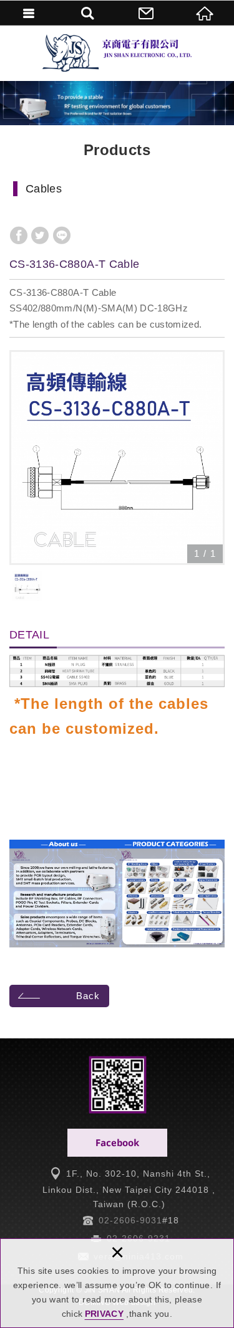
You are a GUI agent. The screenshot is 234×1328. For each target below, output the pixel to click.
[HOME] (204, 12)
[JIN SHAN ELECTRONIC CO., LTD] (117, 53)
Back (88, 995)
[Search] (88, 12)
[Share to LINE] (61, 235)
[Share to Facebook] (18, 235)
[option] (117, 457)
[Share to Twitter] (40, 235)
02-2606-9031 (130, 1220)
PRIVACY (104, 1314)
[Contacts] (146, 12)
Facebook (117, 1143)
